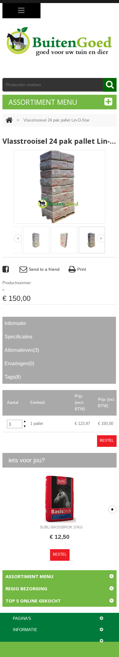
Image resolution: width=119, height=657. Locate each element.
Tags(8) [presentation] (13, 377)
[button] (24, 421)
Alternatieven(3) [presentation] (22, 350)
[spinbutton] (14, 424)
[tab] (59, 323)
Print (81, 269)
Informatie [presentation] (15, 323)
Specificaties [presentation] (18, 336)
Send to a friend (44, 269)
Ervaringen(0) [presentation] (19, 363)
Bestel (107, 440)
